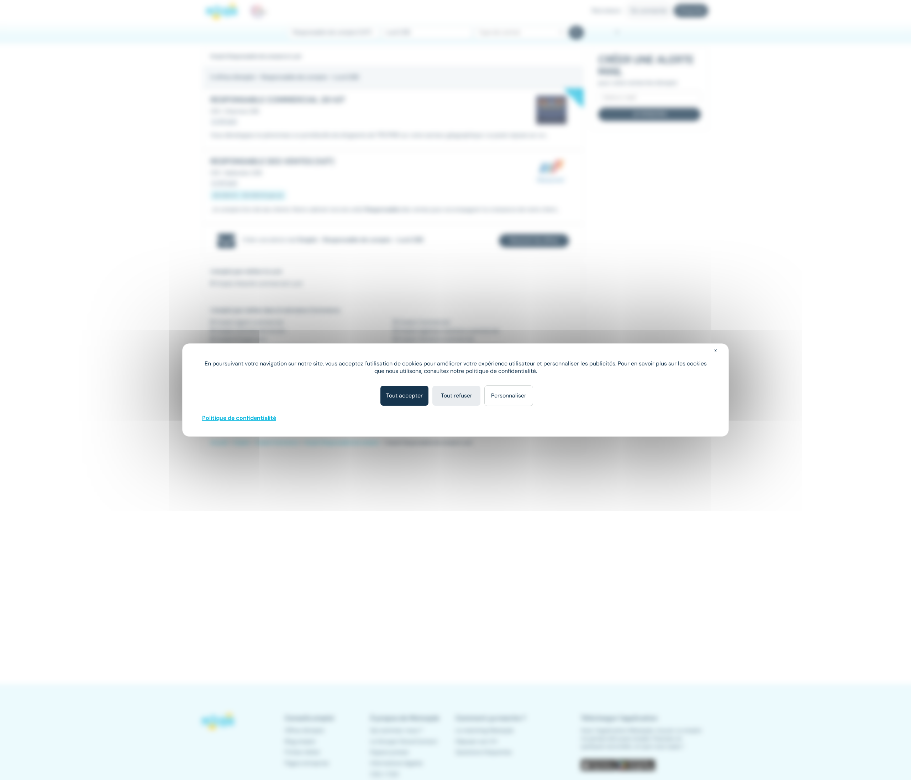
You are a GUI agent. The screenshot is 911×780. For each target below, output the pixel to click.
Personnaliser (508, 395)
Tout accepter (404, 395)
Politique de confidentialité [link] (239, 418)
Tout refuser (456, 395)
